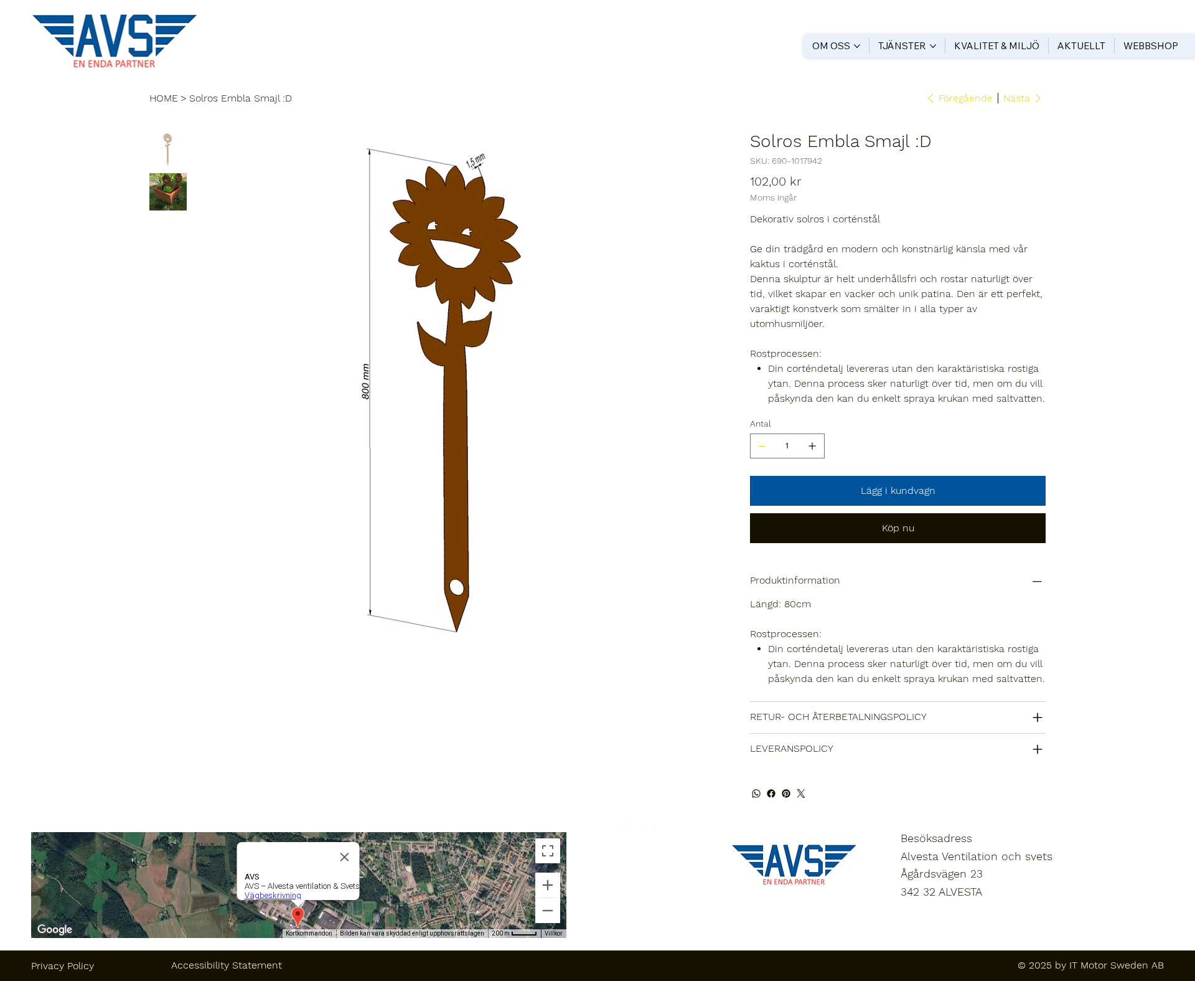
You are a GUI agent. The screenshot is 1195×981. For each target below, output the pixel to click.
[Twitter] (801, 793)
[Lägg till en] (812, 446)
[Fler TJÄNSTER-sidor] (933, 46)
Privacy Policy (62, 966)
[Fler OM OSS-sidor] (857, 46)
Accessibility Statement (226, 965)
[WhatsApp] (756, 793)
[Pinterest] (786, 793)
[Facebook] (771, 793)
